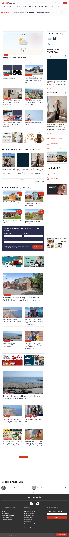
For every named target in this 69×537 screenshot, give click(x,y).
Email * (26, 233)
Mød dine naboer (43, 6)
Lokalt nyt (32, 6)
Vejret (57, 6)
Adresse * (6, 239)
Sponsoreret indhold (29, 525)
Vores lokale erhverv (29, 513)
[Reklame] (57, 157)
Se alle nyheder (23, 457)
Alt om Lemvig (27, 528)
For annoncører (5, 513)
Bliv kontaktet (38, 247)
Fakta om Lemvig (28, 517)
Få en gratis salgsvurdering (30, 523)
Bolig (11, 6)
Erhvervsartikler (28, 519)
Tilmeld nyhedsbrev (61, 534)
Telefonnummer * (8, 233)
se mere (34, 492)
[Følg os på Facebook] (31, 503)
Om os (3, 511)
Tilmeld (64, 3)
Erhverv (17, 6)
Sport (52, 6)
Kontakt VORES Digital (7, 517)
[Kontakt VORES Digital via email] (37, 503)
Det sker (24, 6)
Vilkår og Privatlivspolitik (8, 515)
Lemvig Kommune (28, 521)
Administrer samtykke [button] (7, 519)
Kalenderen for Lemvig (29, 515)
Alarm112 (5, 6)
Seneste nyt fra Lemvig (29, 511)
